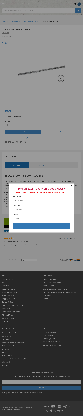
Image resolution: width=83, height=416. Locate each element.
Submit (41, 226)
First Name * (17, 196)
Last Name (17, 205)
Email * (15, 215)
